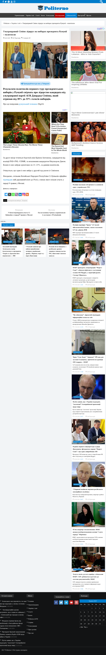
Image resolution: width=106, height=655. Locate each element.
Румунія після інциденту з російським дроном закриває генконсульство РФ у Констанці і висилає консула (57, 251)
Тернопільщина (19, 15)
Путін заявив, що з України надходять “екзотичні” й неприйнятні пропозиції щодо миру (86, 404)
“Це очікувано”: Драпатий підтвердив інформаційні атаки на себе (86, 316)
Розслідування (59, 15)
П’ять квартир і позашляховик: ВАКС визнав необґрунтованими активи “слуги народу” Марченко (88, 532)
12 (81, 616)
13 (85, 616)
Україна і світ (30, 15)
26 (81, 624)
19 (81, 620)
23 (96, 620)
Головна (31, 601)
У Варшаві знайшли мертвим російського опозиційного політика (88, 490)
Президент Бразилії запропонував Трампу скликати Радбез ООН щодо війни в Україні (12, 634)
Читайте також (8, 225)
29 (92, 624)
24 (100, 620)
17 (100, 616)
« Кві (81, 627)
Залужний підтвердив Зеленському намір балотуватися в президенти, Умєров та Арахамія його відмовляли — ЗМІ (12, 251)
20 (85, 620)
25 (104, 620)
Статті (38, 15)
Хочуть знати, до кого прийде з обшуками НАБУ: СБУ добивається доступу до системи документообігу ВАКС (88, 576)
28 (89, 624)
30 (96, 624)
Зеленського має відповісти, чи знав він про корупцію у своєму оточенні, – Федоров (13, 603)
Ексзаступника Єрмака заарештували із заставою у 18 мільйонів (51, 213)
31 (100, 624)
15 (92, 616)
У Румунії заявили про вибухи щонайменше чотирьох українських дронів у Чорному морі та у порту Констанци (35, 251)
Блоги (43, 15)
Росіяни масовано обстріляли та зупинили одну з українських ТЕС (88, 185)
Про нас (88, 15)
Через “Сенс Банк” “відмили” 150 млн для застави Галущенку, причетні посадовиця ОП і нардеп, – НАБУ (88, 359)
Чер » (86, 627)
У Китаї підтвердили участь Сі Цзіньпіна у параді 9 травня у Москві (18, 213)
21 (89, 620)
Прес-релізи (81, 15)
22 (92, 620)
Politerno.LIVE (71, 15)
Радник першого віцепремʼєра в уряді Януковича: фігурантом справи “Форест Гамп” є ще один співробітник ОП (87, 449)
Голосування (50, 15)
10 (100, 612)
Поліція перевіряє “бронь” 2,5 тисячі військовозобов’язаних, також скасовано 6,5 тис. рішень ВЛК (87, 227)
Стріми (30, 622)
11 (104, 612)
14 (89, 616)
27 (85, 624)
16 (96, 616)
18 (104, 616)
